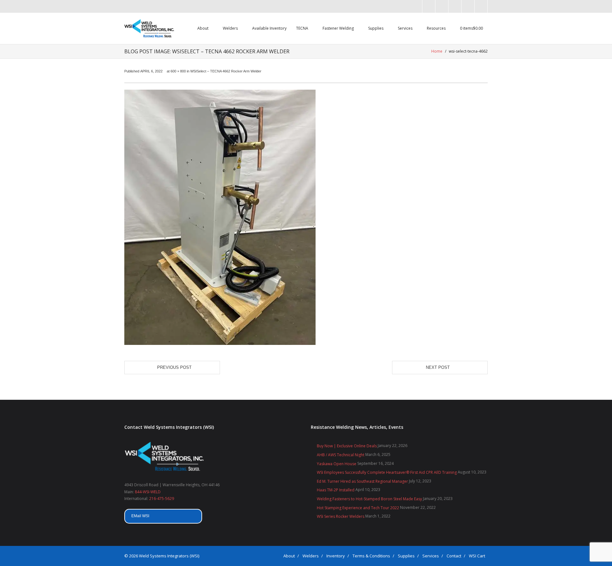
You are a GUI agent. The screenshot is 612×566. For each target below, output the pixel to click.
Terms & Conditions (371, 556)
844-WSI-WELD (148, 492)
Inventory (335, 556)
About (289, 556)
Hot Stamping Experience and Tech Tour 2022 (358, 507)
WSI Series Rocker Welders (340, 516)
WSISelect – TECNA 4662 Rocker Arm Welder (225, 71)
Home (436, 51)
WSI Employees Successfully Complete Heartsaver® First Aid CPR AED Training (387, 472)
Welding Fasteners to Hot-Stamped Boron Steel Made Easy (369, 499)
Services (430, 556)
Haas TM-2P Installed (335, 490)
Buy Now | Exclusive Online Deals (347, 446)
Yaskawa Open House (336, 463)
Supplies (406, 556)
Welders (310, 556)
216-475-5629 (161, 498)
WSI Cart (477, 556)
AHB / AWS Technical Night (340, 455)
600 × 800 (178, 71)
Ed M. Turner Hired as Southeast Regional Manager (362, 481)
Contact (454, 556)
